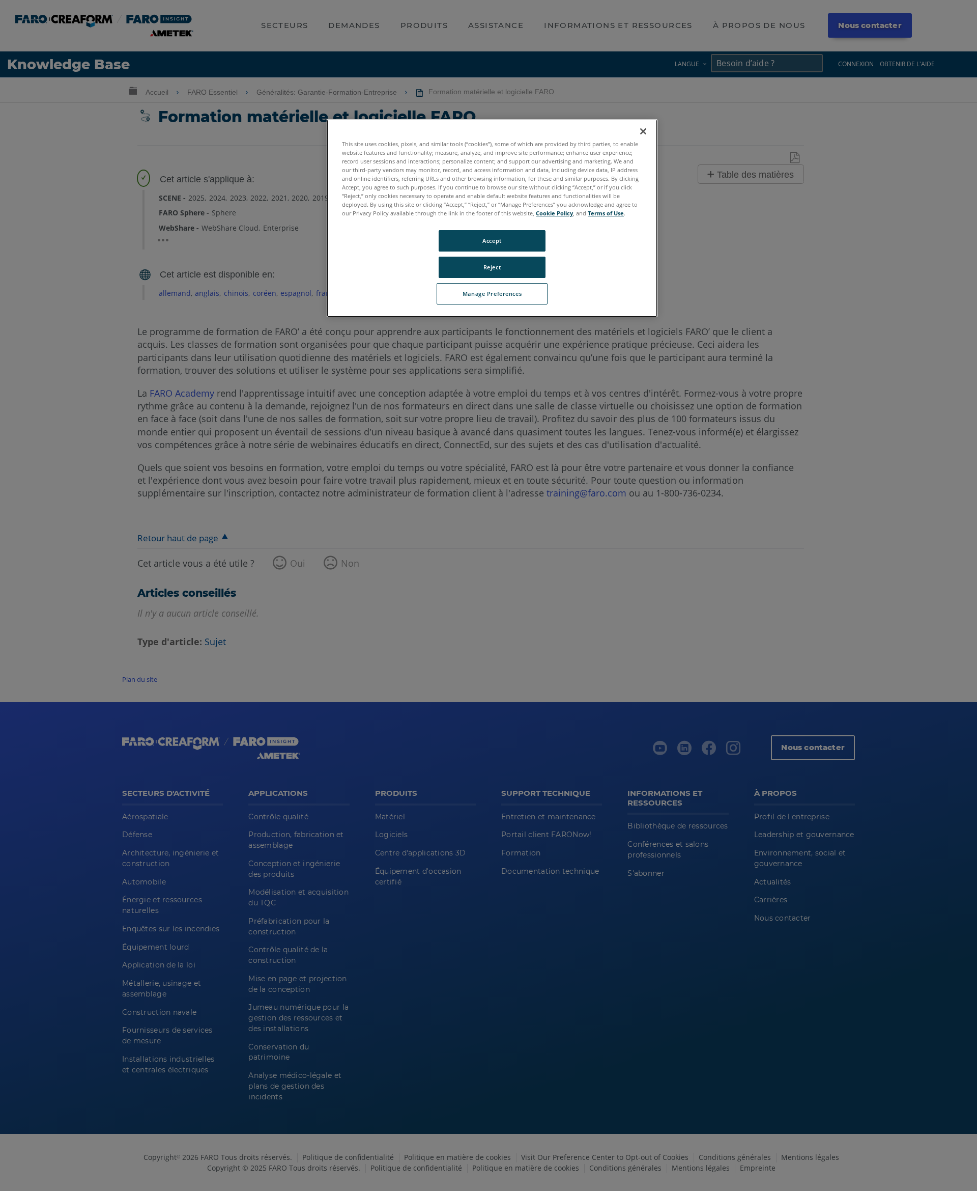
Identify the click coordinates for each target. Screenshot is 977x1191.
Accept (491, 240)
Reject (492, 267)
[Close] (643, 131)
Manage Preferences (492, 293)
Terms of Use (606, 213)
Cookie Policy (554, 213)
